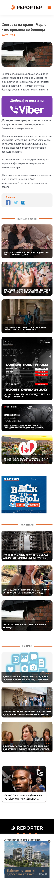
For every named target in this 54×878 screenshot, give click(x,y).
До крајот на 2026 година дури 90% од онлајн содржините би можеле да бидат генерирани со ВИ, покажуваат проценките (25, 678)
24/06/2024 (47, 622)
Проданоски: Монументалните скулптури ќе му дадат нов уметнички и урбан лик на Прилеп (27, 713)
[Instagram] (23, 202)
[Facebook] (8, 202)
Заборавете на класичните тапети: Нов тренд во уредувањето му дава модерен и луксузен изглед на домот (27, 291)
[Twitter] (16, 202)
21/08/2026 (47, 587)
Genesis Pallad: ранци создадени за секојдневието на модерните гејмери (23, 426)
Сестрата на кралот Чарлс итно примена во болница (24, 626)
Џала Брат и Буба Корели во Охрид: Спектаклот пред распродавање (27, 395)
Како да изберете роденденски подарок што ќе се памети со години (26, 253)
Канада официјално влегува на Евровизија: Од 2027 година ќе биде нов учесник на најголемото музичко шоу (26, 459)
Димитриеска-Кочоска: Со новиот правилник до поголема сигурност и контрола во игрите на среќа (26, 748)
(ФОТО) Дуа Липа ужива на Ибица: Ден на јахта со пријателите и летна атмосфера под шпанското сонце (26, 591)
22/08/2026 (47, 552)
